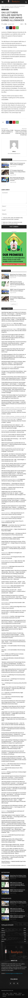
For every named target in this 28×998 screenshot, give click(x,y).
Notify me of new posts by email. (10, 224)
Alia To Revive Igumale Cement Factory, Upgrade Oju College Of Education (17, 179)
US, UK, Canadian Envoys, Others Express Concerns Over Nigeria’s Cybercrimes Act (14, 629)
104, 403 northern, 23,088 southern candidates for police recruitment (7, 132)
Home (2, 6)
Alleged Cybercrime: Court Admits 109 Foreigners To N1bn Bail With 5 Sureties (13, 801)
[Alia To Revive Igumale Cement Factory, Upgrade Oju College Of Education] (5, 179)
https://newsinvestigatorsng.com (14, 153)
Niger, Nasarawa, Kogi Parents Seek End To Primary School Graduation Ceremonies (13, 562)
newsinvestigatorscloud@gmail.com (14, 973)
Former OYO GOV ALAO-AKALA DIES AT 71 (16, 865)
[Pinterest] (14, 27)
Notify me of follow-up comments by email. (12, 222)
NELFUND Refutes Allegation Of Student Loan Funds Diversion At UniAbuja (13, 404)
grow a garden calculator (7, 529)
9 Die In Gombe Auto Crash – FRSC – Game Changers (12, 459)
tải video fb (3, 487)
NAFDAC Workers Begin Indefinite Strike (14, 846)
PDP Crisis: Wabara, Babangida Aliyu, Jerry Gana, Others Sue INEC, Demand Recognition (13, 325)
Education (7, 6)
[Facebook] (7, 27)
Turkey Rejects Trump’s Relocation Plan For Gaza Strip (13, 706)
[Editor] (2, 24)
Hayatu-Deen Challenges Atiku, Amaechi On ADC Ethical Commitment (12, 345)
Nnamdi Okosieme (5, 861)
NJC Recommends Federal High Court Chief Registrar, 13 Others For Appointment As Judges (12, 426)
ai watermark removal (6, 537)
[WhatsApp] (17, 27)
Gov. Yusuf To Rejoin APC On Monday (9, 438)
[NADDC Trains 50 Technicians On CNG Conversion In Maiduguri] (5, 165)
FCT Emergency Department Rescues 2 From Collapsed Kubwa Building (17, 172)
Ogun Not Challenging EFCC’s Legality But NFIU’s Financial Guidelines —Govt (13, 831)
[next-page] (5, 185)
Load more (13, 304)
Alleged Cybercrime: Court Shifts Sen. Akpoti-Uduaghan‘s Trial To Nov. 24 (13, 494)
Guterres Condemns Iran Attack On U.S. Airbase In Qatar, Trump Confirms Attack (13, 598)
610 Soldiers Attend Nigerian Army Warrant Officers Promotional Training (13, 502)
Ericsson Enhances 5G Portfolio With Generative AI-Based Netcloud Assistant (13, 736)
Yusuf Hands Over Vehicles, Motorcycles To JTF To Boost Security (12, 466)
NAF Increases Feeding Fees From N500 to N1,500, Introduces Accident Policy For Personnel (13, 760)
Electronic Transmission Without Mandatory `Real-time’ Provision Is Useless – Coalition (13, 412)
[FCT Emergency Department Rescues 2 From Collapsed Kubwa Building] (5, 172)
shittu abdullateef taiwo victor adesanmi (10, 425)
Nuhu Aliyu (3, 645)
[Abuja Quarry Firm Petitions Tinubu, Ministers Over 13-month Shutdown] (5, 276)
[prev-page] (2, 185)
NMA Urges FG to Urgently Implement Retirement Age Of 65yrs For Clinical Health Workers (17, 283)
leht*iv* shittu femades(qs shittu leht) (9, 723)
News (7, 9)
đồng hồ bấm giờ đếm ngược (7, 533)
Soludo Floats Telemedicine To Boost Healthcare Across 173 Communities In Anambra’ (12, 636)
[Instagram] (14, 983)
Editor (5, 24)
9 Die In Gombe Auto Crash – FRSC (8, 461)
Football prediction (5, 483)
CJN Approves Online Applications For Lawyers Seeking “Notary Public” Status (13, 509)
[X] (10, 27)
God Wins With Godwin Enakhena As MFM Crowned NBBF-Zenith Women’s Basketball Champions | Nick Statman (12, 822)
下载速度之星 (4, 525)
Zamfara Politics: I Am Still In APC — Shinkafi (16, 583)
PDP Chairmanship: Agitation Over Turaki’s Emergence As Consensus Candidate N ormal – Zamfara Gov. (13, 475)
